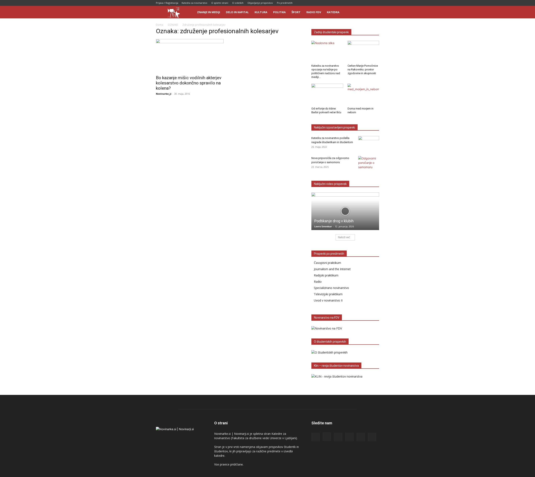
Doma (159, 25)
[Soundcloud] (362, 3)
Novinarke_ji (163, 93)
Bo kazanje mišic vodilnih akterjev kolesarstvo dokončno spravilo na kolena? (188, 83)
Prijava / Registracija (167, 2)
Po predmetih (285, 2)
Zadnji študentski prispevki (331, 32)
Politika (279, 12)
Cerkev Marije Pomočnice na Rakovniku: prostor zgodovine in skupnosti (363, 69)
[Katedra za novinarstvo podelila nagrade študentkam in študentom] (368, 143)
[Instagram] (348, 3)
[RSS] (355, 3)
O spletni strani (219, 2)
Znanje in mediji (208, 12)
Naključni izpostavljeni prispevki (334, 127)
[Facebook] (341, 3)
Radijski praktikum (326, 275)
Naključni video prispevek (330, 184)
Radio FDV (313, 12)
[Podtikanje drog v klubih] (345, 211)
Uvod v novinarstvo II (328, 300)
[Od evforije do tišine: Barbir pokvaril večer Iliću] (327, 94)
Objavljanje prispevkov (260, 2)
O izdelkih (237, 2)
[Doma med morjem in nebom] (363, 94)
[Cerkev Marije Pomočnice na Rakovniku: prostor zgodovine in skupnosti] (363, 51)
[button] (374, 12)
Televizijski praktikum (328, 294)
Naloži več (344, 237)
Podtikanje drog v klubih (334, 221)
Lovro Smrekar (323, 226)
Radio (318, 282)
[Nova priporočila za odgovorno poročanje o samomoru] (368, 163)
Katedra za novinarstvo (194, 2)
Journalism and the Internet (332, 269)
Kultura (261, 12)
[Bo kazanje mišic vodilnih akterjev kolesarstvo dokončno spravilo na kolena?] (190, 56)
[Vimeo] (376, 3)
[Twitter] (369, 3)
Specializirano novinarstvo (331, 288)
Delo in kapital (237, 12)
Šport (296, 12)
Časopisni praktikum (327, 263)
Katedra (333, 12)
